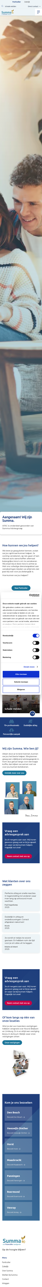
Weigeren (21, 689)
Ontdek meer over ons (14, 773)
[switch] (36, 643)
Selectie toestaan (21, 682)
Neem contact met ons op (18, 856)
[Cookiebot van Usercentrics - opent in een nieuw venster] (29, 595)
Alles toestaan (21, 674)
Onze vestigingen (12, 1043)
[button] (2, 6)
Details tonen (29, 667)
